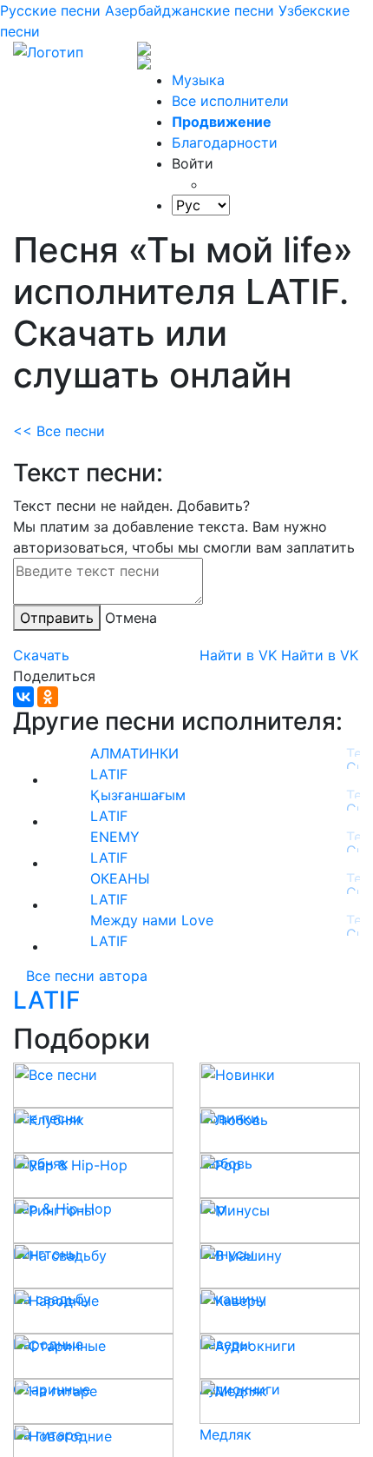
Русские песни (50, 10)
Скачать (41, 655)
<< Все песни (59, 431)
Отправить (57, 617)
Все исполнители (230, 100)
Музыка (198, 80)
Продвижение (222, 121)
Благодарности (225, 142)
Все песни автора (86, 975)
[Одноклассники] (47, 696)
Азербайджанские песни (189, 10)
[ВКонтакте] (23, 696)
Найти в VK (238, 655)
